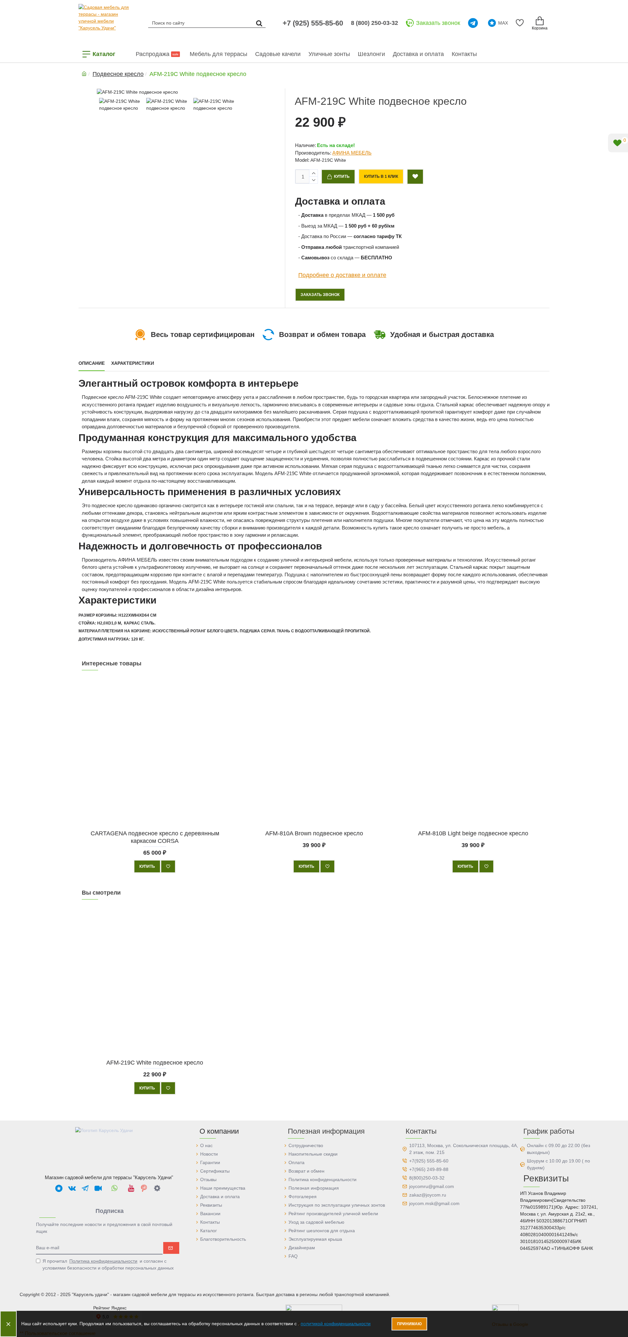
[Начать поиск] (259, 23)
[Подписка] (171, 1247)
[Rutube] (98, 1188)
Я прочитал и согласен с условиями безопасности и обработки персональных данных (108, 1264)
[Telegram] (474, 23)
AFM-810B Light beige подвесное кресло (473, 833)
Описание (91, 363)
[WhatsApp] (114, 1188)
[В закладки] (168, 866)
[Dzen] (157, 1188)
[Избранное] (521, 23)
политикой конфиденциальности (336, 1323)
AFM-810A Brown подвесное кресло (314, 833)
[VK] (72, 1188)
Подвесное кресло (118, 74)
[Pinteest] (144, 1188)
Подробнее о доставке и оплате (342, 275)
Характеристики (132, 363)
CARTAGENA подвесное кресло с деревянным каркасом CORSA (155, 837)
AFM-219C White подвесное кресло (154, 1062)
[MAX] (59, 1188)
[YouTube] (131, 1188)
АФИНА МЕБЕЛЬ (352, 153)
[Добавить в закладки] (415, 176)
